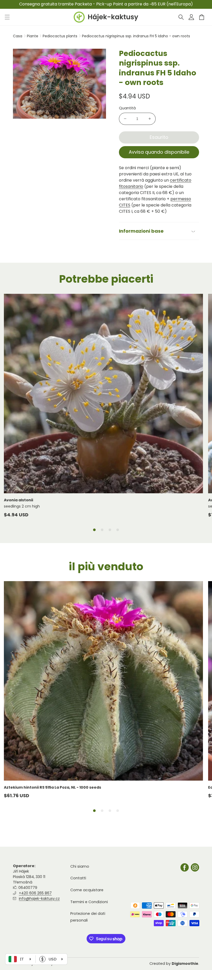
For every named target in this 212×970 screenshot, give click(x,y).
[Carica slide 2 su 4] (102, 530)
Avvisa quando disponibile (159, 152)
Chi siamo (79, 866)
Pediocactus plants (60, 36)
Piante (33, 36)
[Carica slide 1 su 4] (94, 530)
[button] (181, 17)
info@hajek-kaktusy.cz (39, 898)
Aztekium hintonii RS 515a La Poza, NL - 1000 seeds (52, 787)
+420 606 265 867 (35, 893)
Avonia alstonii (18, 500)
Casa (17, 36)
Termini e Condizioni (89, 901)
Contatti (78, 878)
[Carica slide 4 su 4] (118, 530)
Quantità (127, 108)
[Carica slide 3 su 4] (110, 530)
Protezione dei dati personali (87, 917)
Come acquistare (86, 890)
